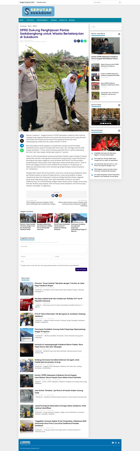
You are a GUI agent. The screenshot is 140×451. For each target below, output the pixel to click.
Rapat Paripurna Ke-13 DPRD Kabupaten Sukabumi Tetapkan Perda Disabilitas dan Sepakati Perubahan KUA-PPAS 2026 (110, 65)
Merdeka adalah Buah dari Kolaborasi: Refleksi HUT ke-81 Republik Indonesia (44, 226)
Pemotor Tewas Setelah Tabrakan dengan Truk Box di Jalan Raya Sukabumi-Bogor (27, 226)
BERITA (35, 26)
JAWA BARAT (27, 41)
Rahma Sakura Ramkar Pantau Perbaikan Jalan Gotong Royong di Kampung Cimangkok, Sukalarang (72, 203)
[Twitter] (56, 195)
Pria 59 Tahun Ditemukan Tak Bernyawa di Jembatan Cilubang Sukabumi (62, 226)
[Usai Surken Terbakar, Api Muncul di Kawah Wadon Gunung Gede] (35, 399)
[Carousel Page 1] (101, 123)
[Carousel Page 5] (110, 123)
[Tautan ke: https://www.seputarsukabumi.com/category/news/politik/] (119, 105)
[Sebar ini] (75, 41)
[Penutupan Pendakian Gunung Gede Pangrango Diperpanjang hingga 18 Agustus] (42, 337)
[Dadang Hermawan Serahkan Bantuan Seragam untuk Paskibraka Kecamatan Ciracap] (51, 368)
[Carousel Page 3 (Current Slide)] (106, 123)
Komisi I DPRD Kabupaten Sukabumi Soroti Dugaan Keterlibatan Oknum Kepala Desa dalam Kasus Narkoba (58, 376)
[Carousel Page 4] (108, 123)
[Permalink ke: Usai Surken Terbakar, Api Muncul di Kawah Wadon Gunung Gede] (26, 396)
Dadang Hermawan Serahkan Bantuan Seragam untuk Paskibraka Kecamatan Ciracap (57, 361)
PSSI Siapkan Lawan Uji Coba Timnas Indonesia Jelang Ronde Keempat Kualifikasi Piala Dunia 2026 (105, 170)
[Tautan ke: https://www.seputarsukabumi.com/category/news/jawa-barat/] (119, 34)
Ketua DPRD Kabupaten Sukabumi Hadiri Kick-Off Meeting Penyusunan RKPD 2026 (105, 117)
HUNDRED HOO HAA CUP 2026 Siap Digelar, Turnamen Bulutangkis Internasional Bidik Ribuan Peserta (105, 154)
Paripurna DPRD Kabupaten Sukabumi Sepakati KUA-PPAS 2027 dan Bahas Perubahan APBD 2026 (110, 74)
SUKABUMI (37, 41)
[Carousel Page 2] (103, 123)
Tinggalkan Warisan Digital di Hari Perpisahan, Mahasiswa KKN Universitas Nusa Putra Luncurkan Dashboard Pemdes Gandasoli (60, 423)
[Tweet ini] (78, 41)
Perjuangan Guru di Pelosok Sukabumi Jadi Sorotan (109, 93)
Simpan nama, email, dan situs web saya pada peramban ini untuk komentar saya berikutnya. (50, 265)
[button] (119, 2)
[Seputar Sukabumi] (70, 11)
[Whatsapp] (85, 41)
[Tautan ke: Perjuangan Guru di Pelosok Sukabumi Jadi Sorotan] (95, 95)
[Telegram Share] (81, 41)
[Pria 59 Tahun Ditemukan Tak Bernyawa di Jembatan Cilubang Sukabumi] (48, 322)
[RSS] (60, 195)
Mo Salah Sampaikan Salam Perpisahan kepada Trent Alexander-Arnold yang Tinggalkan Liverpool (107, 175)
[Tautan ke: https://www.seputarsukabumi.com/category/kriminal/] (119, 131)
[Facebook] (53, 195)
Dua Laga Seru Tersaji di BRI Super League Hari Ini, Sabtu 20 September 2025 (106, 159)
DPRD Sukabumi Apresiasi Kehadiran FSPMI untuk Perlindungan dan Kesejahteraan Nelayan (40, 202)
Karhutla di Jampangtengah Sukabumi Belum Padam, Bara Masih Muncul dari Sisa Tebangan (59, 345)
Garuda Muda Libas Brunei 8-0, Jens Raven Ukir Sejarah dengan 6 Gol (105, 164)
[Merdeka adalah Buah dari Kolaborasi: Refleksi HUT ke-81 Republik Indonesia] (40, 307)
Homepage (23, 26)
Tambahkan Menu (41, 2)
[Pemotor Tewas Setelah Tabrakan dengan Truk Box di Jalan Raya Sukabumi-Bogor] (44, 291)
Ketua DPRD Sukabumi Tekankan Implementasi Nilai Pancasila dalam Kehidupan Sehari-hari (110, 84)
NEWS (29, 26)
